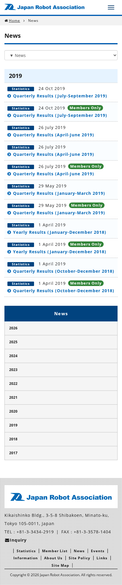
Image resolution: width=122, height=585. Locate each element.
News (61, 313)
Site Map (60, 565)
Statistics (26, 550)
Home (14, 20)
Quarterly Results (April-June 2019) (53, 135)
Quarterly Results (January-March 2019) (59, 193)
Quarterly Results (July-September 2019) (60, 96)
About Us (53, 558)
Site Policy (79, 558)
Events (98, 550)
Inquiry (18, 540)
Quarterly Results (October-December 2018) (63, 271)
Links (102, 558)
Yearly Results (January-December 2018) (59, 232)
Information (25, 558)
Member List (55, 550)
